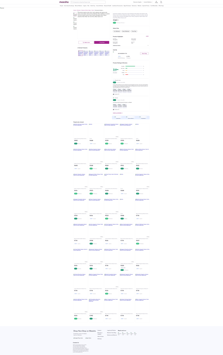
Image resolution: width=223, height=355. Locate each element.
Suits (93, 10)
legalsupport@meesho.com (84, 351)
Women (79, 10)
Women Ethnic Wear (86, 10)
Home (74, 10)
